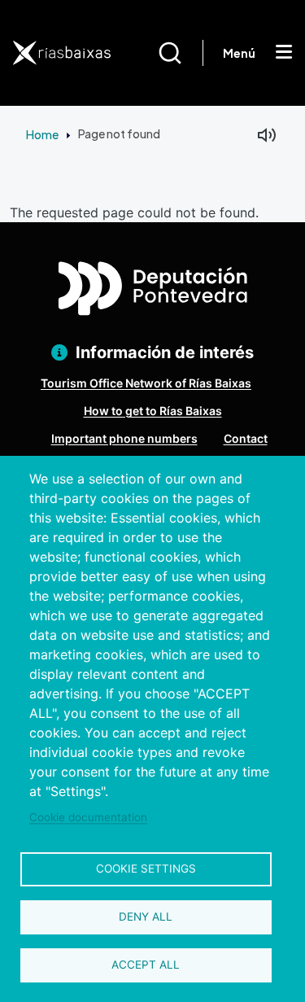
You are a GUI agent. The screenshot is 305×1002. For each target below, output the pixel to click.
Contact (246, 438)
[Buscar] (180, 53)
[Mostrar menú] (284, 52)
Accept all (145, 964)
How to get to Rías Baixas (153, 411)
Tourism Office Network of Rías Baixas (146, 383)
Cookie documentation (88, 817)
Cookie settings (146, 868)
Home (42, 134)
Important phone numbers (124, 438)
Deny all (145, 916)
